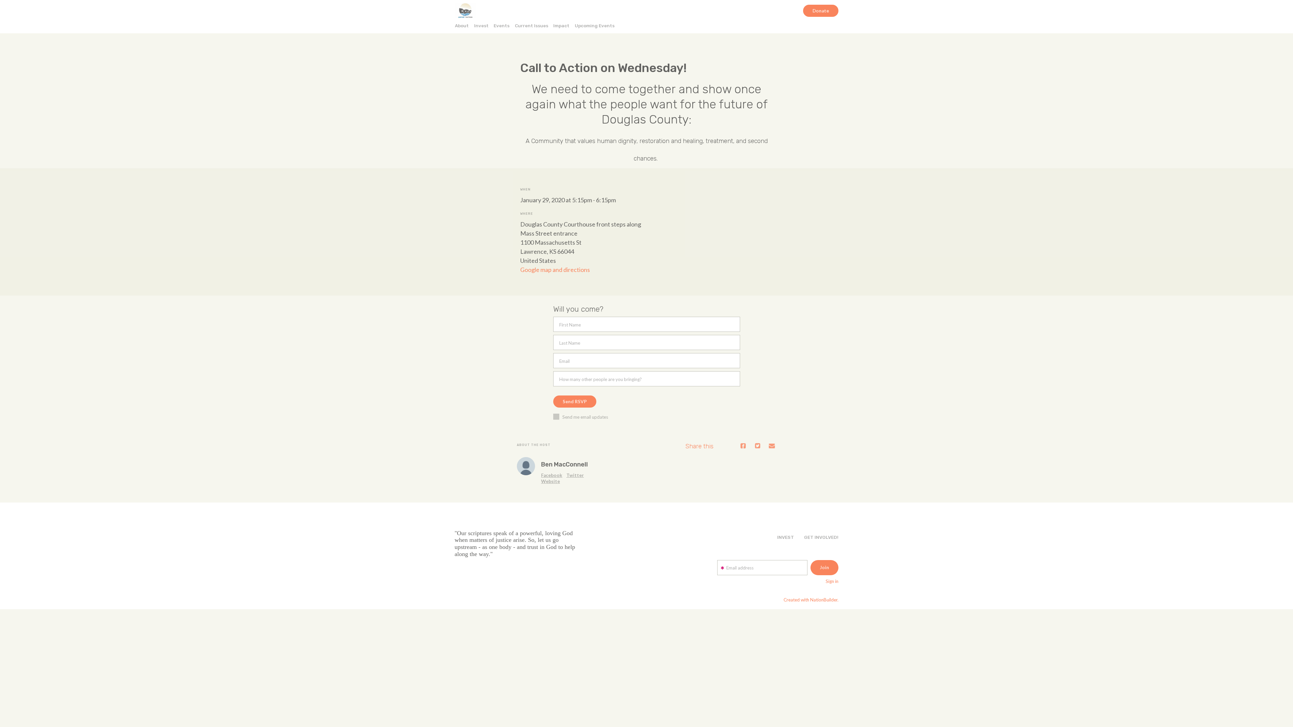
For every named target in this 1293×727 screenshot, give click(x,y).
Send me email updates (585, 417)
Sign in (832, 581)
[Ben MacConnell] (526, 466)
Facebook (551, 475)
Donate (821, 10)
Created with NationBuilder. (811, 599)
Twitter (575, 475)
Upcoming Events (595, 25)
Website (550, 481)
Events (501, 25)
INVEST (785, 537)
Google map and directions (555, 269)
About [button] (462, 25)
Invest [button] (481, 25)
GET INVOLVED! (821, 537)
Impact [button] (561, 25)
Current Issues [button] (531, 25)
